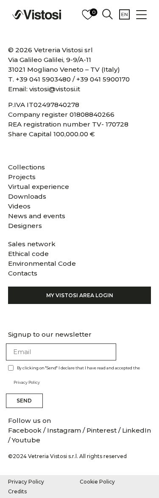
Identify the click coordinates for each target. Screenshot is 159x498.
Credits (17, 491)
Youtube (26, 440)
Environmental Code (42, 263)
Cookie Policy (97, 481)
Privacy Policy (27, 382)
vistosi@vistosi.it (54, 89)
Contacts (22, 273)
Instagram (64, 430)
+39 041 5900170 (103, 79)
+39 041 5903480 (43, 79)
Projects (22, 177)
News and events (36, 216)
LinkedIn (136, 430)
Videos (19, 206)
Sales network (32, 244)
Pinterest (101, 430)
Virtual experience (38, 187)
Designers (25, 226)
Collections (26, 167)
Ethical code (28, 254)
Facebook (25, 430)
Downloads (27, 196)
